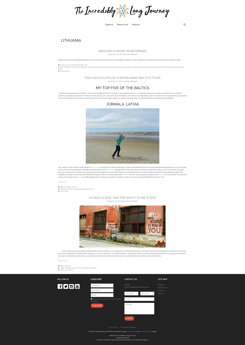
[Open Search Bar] (184, 24)
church (74, 268)
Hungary (129, 67)
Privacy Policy (114, 327)
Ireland (135, 67)
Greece (122, 67)
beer (62, 67)
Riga (85, 189)
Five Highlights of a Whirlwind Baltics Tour (122, 78)
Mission (136, 24)
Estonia (104, 67)
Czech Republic (81, 67)
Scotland (175, 67)
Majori (160, 175)
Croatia (73, 67)
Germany (116, 67)
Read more (62, 182)
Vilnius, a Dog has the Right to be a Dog (122, 197)
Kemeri (126, 175)
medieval (93, 268)
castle (62, 268)
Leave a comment (66, 270)
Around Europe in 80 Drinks (123, 51)
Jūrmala (95, 167)
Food (85, 65)
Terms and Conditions (128, 327)
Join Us (175, 24)
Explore (109, 24)
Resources (122, 24)
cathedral (68, 268)
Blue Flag (110, 170)
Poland (162, 67)
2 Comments (64, 71)
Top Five (74, 187)
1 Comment (64, 191)
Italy (139, 67)
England (98, 67)
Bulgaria (67, 67)
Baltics (62, 187)
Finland (110, 67)
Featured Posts (77, 65)
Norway (156, 67)
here (80, 177)
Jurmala (69, 189)
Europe (62, 65)
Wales (60, 69)
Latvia (144, 67)
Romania (168, 67)
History (80, 268)
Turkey (181, 67)
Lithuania (150, 67)
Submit (129, 318)
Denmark (91, 67)
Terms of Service (146, 331)
